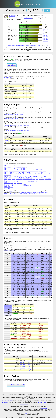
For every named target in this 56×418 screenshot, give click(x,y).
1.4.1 (27, 185)
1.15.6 (5, 168)
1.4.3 (21, 185)
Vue (39, 193)
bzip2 (29, 370)
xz (29, 366)
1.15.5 (9, 168)
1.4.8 (5, 185)
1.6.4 (8, 183)
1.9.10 (9, 177)
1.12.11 (6, 172)
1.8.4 (40, 179)
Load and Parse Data (16, 385)
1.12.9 (14, 172)
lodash (11, 193)
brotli (29, 364)
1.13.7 (17, 171)
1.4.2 (24, 185)
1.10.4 (29, 176)
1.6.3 (11, 183)
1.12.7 (22, 172)
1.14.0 (40, 169)
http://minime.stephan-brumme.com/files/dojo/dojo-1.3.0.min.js (24, 45)
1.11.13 (6, 173)
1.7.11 (9, 181)
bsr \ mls (7, 253)
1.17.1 (13, 165)
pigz (5, 394)
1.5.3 (15, 184)
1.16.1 (21, 167)
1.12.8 (18, 172)
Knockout (6, 193)
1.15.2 (21, 168)
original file (14, 15)
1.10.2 (36, 176)
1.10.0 (44, 176)
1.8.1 (49, 179)
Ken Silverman (4, 402)
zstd (29, 368)
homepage (27, 413)
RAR (29, 360)
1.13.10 (6, 171)
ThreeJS (25, 193)
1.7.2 (38, 181)
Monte (11, 300)
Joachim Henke (24, 404)
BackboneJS (28, 192)
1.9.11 (5, 177)
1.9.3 (32, 177)
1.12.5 (29, 172)
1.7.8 (20, 181)
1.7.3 (35, 181)
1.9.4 (28, 177)
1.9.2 (35, 177)
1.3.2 (8, 187)
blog (36, 413)
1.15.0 (28, 168)
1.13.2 (36, 171)
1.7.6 (26, 181)
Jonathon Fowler (42, 402)
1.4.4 (18, 185)
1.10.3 (33, 176)
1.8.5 (37, 179)
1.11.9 (23, 173)
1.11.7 (30, 173)
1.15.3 (17, 168)
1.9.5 (25, 177)
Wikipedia (22, 358)
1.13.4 (29, 171)
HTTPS (46, 45)
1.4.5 (15, 185)
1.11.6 (34, 173)
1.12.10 (10, 172)
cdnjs (6, 140)
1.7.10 (13, 181)
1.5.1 (21, 184)
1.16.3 (13, 167)
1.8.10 (21, 179)
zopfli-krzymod (8, 77)
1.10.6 (21, 176)
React (15, 193)
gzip (36, 394)
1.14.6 (17, 169)
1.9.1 (38, 177)
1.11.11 (15, 173)
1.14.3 (28, 169)
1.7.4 (32, 181)
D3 (39, 192)
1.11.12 (10, 173)
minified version (28, 18)
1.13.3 (33, 171)
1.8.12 (13, 179)
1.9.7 (19, 177)
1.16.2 (17, 167)
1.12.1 (45, 172)
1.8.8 (27, 179)
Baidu (6, 151)
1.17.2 (9, 165)
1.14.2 (32, 169)
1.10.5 (25, 176)
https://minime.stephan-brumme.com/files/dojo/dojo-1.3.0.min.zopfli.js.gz (25, 117)
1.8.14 (5, 179)
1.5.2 (18, 184)
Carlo (14, 300)
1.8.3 (43, 179)
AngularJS (22, 192)
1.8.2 (46, 179)
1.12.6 (26, 172)
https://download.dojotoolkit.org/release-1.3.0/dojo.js (35, 112)
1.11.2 (49, 173)
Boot (6, 139)
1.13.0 (44, 171)
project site (9, 191)
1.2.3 (5, 188)
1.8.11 (17, 179)
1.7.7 (23, 181)
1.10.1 (40, 176)
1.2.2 (8, 188)
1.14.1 (36, 169)
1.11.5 (38, 173)
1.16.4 (9, 167)
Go (47, 10)
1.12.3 (37, 172)
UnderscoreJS (32, 193)
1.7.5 (29, 181)
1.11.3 (45, 173)
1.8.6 (34, 179)
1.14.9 (5, 169)
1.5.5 (8, 184)
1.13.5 (25, 171)
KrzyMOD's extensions (7, 400)
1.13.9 (10, 171)
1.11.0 (9, 175)
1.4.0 (30, 185)
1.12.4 (33, 172)
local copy (45, 29)
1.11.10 (19, 173)
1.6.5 (5, 183)
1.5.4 (11, 184)
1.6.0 (21, 183)
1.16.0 (24, 167)
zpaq (29, 358)
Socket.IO (19, 193)
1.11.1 (5, 175)
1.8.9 (24, 179)
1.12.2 (41, 172)
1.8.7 (30, 179)
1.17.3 (5, 165)
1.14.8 (9, 169)
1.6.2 (15, 183)
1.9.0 (41, 177)
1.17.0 (17, 165)
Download (12, 65)
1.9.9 (13, 177)
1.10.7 (17, 176)
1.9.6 (22, 177)
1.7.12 (5, 181)
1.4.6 (11, 185)
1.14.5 (21, 169)
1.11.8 (27, 173)
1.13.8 (14, 171)
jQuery (46, 192)
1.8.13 (9, 179)
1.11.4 (41, 173)
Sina (16, 60)
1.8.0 (5, 180)
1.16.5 (5, 167)
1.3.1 (11, 187)
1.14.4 (24, 169)
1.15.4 (13, 168)
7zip (29, 362)
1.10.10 (6, 176)
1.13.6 (21, 171)
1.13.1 (40, 171)
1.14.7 (13, 169)
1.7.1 (42, 181)
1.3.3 (5, 187)
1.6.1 (18, 183)
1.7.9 (17, 181)
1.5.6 (5, 184)
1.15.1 (24, 168)
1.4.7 (8, 185)
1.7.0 (45, 181)
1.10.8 (14, 176)
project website (12, 16)
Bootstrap (35, 192)
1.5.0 (24, 184)
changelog (44, 408)
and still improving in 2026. (39, 406)
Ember (42, 192)
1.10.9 (10, 176)
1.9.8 (16, 177)
